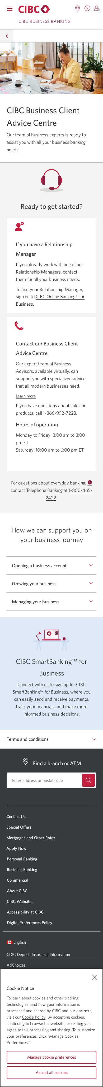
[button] (97, 8)
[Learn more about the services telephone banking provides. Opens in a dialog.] (89, 483)
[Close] (94, 977)
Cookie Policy (33, 1017)
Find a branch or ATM (57, 763)
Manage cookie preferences (51, 1057)
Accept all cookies (52, 1072)
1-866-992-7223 (59, 413)
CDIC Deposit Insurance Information (38, 954)
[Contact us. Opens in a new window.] (87, 8)
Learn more (26, 396)
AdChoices (16, 965)
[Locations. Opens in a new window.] (77, 8)
